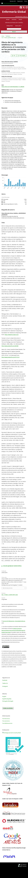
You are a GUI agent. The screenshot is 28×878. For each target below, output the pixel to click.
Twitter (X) (5, 683)
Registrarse (20, 1)
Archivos (14, 19)
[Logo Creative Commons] (6, 646)
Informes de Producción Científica (14, 22)
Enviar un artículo (8, 708)
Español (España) (6, 699)
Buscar (14, 31)
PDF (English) (22, 55)
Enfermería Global (14, 11)
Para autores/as (6, 721)
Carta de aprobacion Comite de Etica (12, 566)
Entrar (25, 1)
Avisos (20, 19)
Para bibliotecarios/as (7, 723)
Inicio (3, 36)
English (4, 696)
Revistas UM (13, 1)
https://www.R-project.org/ (12, 334)
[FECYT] (14, 757)
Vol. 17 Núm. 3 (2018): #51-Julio (9, 37)
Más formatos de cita (7, 588)
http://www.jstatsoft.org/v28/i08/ (10, 346)
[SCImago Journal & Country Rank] (11, 732)
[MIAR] (9, 858)
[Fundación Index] (12, 780)
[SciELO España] (9, 796)
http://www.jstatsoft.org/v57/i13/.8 (10, 357)
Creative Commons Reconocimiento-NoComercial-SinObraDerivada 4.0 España (13, 630)
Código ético (9, 25)
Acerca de (18, 25)
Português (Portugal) (7, 701)
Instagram (5, 686)
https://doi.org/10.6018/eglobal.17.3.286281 (13, 86)
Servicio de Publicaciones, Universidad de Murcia (14, 621)
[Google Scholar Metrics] (12, 845)
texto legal (7, 632)
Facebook (4, 680)
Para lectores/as (6, 718)
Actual (7, 19)
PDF (14, 55)
